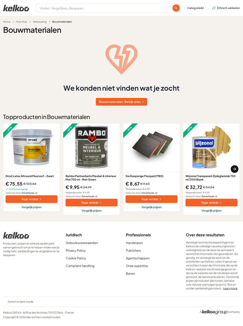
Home (7, 21)
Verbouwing (40, 21)
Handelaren (134, 243)
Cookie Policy (76, 258)
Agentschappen (137, 258)
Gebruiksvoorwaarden (82, 243)
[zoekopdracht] (176, 8)
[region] (121, 169)
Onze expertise (137, 266)
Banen (130, 273)
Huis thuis (21, 21)
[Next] (234, 169)
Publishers (133, 250)
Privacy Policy (76, 250)
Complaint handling (80, 266)
